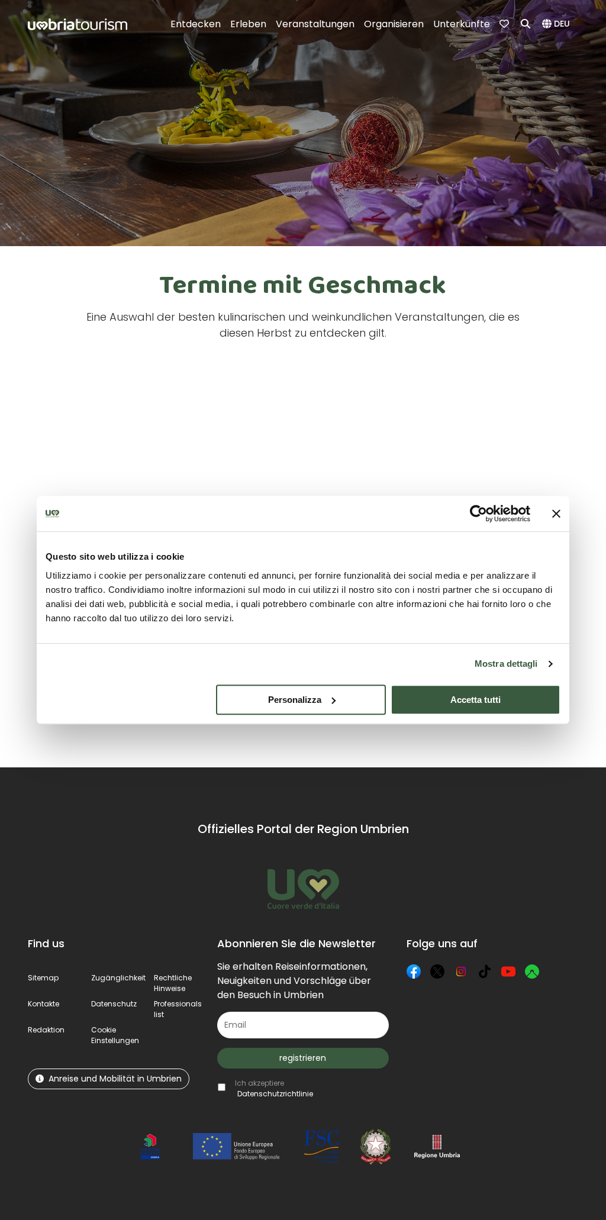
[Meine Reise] (505, 24)
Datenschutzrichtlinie (275, 1094)
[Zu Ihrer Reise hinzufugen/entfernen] (169, 381)
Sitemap (43, 978)
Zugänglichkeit (118, 978)
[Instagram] (461, 971)
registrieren (302, 1058)
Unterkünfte (461, 24)
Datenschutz (114, 1004)
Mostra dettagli (506, 664)
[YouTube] (508, 971)
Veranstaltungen (315, 24)
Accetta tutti (475, 700)
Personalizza (294, 700)
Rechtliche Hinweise (173, 983)
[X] (437, 971)
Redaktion (46, 1030)
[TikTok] (485, 971)
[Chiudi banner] (556, 513)
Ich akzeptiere (274, 1088)
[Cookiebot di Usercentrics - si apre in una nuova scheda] (478, 513)
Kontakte (43, 1004)
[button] (557, 24)
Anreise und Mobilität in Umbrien (115, 1079)
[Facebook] (414, 971)
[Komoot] (532, 971)
